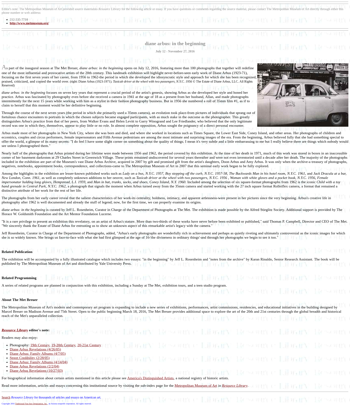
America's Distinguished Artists (150, 378)
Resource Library (235, 386)
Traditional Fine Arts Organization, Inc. (31, 404)
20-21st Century (89, 345)
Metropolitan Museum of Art (196, 386)
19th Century (39, 345)
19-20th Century (63, 345)
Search (6, 397)
